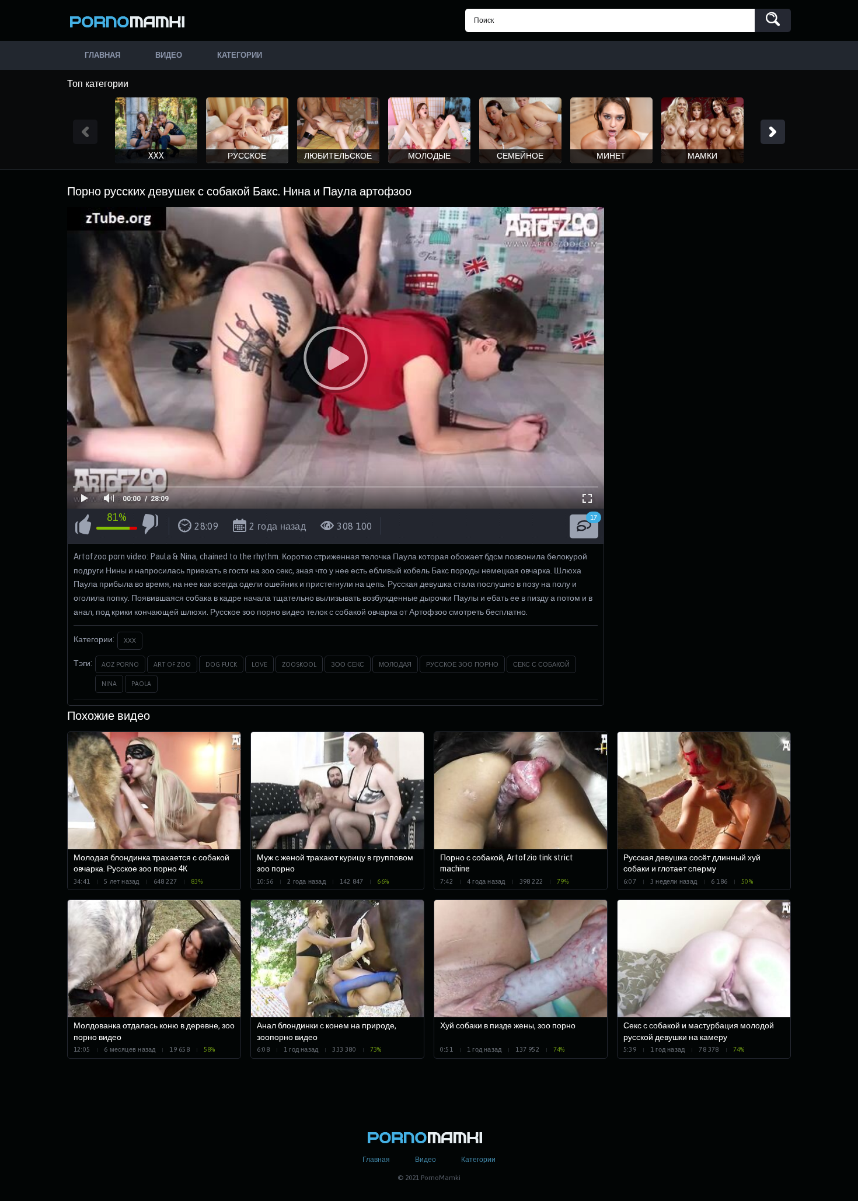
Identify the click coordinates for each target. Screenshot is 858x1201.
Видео (425, 1160)
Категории (478, 1160)
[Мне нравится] (83, 526)
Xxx (130, 640)
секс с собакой (541, 664)
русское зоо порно (462, 664)
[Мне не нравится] (150, 526)
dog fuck (221, 664)
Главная (376, 1160)
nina (109, 683)
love (259, 664)
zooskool (299, 664)
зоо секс (347, 664)
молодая (395, 664)
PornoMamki (131, 20)
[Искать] (773, 20)
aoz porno (120, 664)
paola (141, 683)
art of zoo (172, 664)
